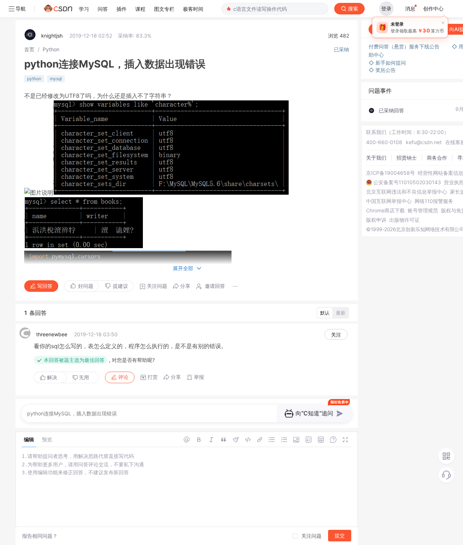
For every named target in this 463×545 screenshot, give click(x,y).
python (34, 78)
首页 (29, 49)
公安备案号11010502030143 (407, 182)
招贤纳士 (406, 158)
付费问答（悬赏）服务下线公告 (405, 46)
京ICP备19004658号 (390, 173)
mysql (56, 78)
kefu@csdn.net (424, 142)
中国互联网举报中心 (389, 201)
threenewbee (51, 334)
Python (51, 49)
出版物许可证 (404, 220)
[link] (29, 49)
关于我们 (376, 158)
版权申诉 (376, 220)
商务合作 (437, 158)
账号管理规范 (423, 210)
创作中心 (433, 8)
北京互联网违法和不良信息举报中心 (406, 192)
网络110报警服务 (434, 201)
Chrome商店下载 (385, 210)
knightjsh (52, 36)
